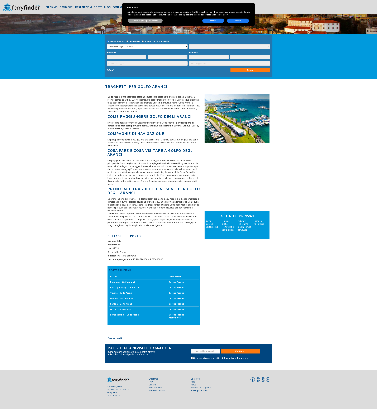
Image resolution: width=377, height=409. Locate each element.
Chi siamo (52, 7)
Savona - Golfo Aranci (121, 304)
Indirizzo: (112, 255)
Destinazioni (83, 7)
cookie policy (222, 15)
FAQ (151, 381)
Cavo (208, 221)
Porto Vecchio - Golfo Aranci (124, 314)
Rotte (98, 7)
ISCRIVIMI (240, 351)
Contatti (119, 7)
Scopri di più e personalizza (145, 20)
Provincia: (112, 244)
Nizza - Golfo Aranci (120, 309)
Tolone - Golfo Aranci (121, 293)
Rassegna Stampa (199, 390)
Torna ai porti (115, 338)
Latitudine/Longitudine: (120, 259)
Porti (193, 381)
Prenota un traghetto (201, 387)
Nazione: (112, 241)
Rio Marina (243, 224)
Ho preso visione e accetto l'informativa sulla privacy (220, 358)
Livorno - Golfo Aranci (121, 298)
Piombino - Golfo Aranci (122, 282)
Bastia (195, 125)
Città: (110, 252)
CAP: (110, 248)
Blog (107, 7)
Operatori (66, 7)
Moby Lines (175, 317)
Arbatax (241, 221)
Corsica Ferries (176, 282)
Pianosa (258, 221)
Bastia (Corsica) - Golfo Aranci (125, 287)
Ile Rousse (259, 224)
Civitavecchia (212, 227)
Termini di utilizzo (113, 395)
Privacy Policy (112, 392)
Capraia (209, 224)
